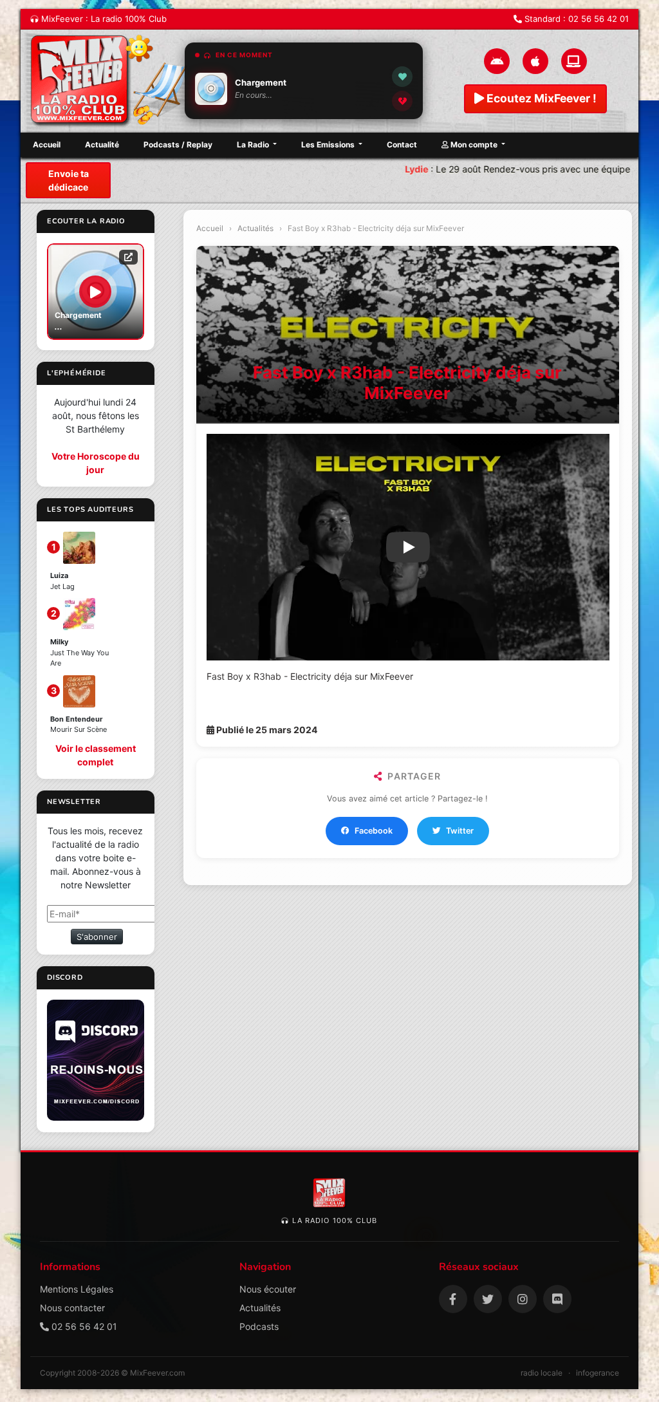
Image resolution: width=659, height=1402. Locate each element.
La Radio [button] (254, 144)
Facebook (374, 831)
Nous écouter (267, 1289)
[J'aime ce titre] (402, 76)
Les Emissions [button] (329, 144)
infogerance (597, 1373)
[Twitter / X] (488, 1299)
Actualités (255, 228)
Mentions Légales (76, 1289)
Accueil (46, 144)
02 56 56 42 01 (598, 19)
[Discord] (557, 1299)
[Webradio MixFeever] (110, 81)
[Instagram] (522, 1299)
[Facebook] (453, 1299)
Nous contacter (72, 1307)
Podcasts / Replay (178, 144)
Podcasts (259, 1326)
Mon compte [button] (474, 144)
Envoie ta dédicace (68, 180)
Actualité (102, 144)
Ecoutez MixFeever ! (540, 98)
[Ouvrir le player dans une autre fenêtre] (128, 257)
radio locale (541, 1373)
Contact (402, 144)
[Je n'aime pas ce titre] (402, 101)
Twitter (460, 831)
